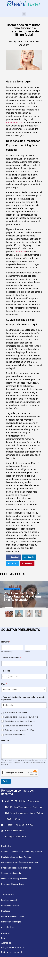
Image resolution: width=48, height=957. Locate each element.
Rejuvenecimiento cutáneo (12, 916)
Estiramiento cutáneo (10, 905)
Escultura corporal (9, 900)
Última (27, 652)
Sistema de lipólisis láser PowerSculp (21, 717)
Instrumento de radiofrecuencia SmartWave (19, 862)
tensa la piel (20, 251)
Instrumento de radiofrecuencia (18, 726)
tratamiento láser (14, 122)
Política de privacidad (11, 952)
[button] (24, 14)
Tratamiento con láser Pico (11, 589)
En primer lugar (7, 652)
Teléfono (5, 671)
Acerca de (6, 943)
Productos (6, 846)
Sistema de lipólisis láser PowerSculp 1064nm (21, 851)
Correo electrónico (11, 658)
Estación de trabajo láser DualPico (19, 730)
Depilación (5, 911)
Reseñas (5, 933)
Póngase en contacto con (13, 947)
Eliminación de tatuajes (11, 922)
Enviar (6, 781)
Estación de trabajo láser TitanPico (16, 868)
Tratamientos (7, 894)
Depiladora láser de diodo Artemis (20, 721)
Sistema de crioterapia (14, 734)
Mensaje (5, 741)
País (4, 684)
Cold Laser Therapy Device (12, 884)
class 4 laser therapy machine (14, 878)
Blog (3, 938)
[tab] (9, 614)
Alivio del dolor (7, 927)
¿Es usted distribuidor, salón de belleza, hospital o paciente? (23, 698)
